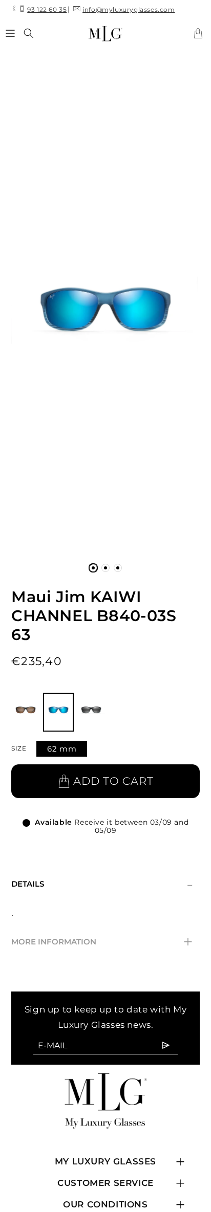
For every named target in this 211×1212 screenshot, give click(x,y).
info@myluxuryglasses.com (128, 9)
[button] (10, 33)
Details (102, 884)
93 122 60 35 (47, 9)
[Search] (28, 33)
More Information (102, 942)
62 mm (61, 749)
